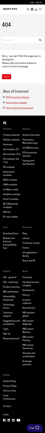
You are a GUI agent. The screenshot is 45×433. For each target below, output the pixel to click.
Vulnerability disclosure (9, 298)
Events (25, 247)
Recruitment (28, 307)
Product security (11, 286)
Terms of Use (9, 390)
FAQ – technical (10, 282)
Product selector (11, 134)
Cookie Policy (9, 381)
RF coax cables (10, 216)
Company (27, 277)
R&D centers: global (28, 314)
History (26, 294)
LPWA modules (10, 184)
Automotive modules (16, 102)
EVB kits (7, 211)
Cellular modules (11, 139)
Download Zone (10, 233)
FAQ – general (9, 277)
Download (36, 9)
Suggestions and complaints (11, 322)
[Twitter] (13, 420)
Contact (7, 406)
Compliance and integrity (30, 283)
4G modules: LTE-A (11, 154)
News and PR (28, 260)
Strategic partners (27, 362)
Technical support (7, 314)
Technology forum (8, 306)
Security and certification (28, 354)
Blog (24, 233)
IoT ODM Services (30, 147)
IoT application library (29, 254)
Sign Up (39, 2)
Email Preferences (9, 397)
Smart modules (10, 199)
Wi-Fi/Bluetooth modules (10, 205)
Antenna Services (31, 134)
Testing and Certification (28, 162)
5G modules (9, 167)
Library (26, 238)
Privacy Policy (9, 385)
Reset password (11, 338)
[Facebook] (4, 420)
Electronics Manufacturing (29, 141)
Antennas (7, 144)
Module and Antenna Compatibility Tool (9, 243)
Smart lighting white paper (20, 108)
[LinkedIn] (9, 420)
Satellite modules (11, 194)
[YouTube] (18, 420)
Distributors (28, 290)
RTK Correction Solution (17, 97)
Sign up (6, 333)
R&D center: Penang (28, 338)
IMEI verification (10, 291)
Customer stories (31, 242)
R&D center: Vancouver (28, 346)
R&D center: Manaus (28, 330)
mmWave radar (10, 189)
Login (32, 2)
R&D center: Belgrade (28, 322)
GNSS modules (10, 179)
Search (40, 40)
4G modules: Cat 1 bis (11, 160)
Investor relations (26, 301)
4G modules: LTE (11, 149)
